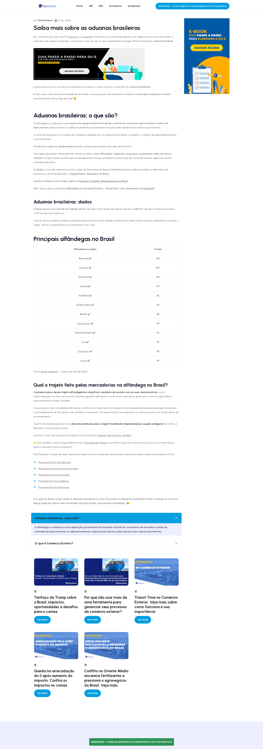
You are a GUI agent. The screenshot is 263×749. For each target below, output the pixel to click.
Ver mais (42, 619)
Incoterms (115, 6)
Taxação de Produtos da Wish (114, 435)
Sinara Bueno (45, 20)
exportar (73, 36)
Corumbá (83, 267)
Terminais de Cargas (95, 442)
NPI (91, 6)
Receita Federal (49, 371)
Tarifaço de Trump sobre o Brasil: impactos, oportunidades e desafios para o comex (56, 604)
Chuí (83, 342)
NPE (101, 6)
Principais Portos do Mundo (53, 474)
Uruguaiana (83, 351)
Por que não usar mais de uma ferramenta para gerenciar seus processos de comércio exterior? (105, 604)
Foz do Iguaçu (84, 323)
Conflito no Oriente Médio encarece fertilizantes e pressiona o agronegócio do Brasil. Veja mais (106, 678)
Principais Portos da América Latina (58, 468)
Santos (83, 360)
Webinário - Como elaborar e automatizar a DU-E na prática (192, 6)
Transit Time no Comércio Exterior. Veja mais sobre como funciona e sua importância (156, 604)
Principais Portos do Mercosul (54, 462)
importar (88, 36)
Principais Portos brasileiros (53, 481)
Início (79, 6)
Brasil (40, 169)
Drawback (134, 6)
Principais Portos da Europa (53, 487)
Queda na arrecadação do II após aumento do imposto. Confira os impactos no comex (54, 678)
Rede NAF (148, 188)
